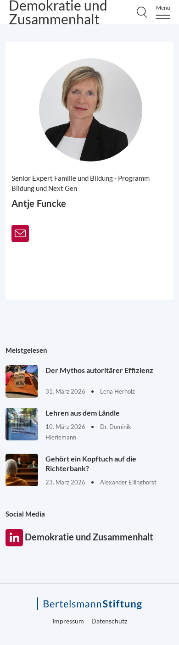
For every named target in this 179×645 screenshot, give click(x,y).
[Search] (142, 12)
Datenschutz (109, 620)
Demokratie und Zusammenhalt (14, 537)
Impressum (68, 620)
